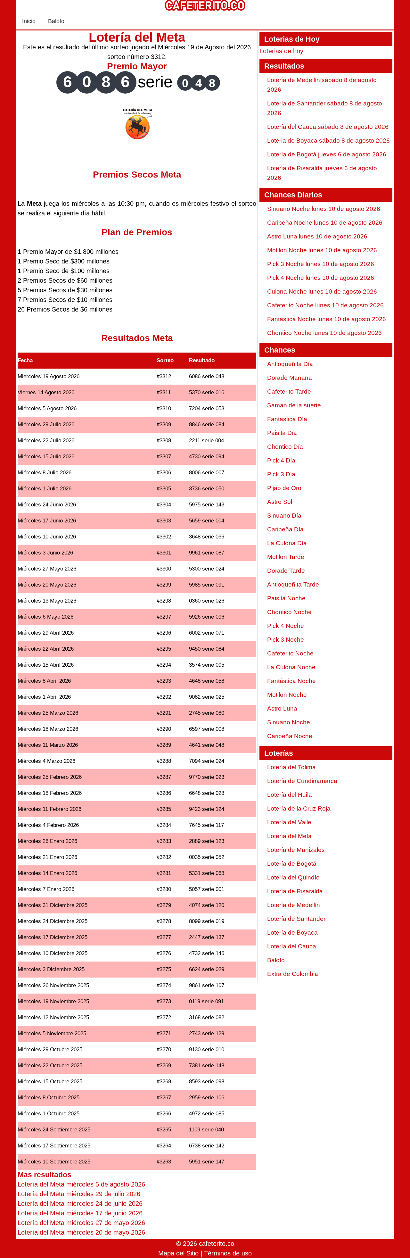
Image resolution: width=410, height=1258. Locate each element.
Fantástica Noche (291, 681)
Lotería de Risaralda (295, 891)
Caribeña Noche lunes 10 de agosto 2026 (324, 222)
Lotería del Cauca (291, 946)
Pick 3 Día (281, 474)
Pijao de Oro (284, 488)
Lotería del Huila (289, 794)
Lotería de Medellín (293, 905)
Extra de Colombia (292, 974)
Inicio (29, 21)
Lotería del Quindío (293, 877)
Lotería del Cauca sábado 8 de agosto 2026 (328, 126)
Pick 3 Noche (285, 639)
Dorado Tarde (286, 570)
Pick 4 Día (281, 460)
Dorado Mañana (289, 377)
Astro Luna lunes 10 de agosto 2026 (317, 236)
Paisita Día (282, 432)
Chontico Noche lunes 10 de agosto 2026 (324, 332)
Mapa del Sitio (178, 1253)
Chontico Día (285, 446)
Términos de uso (228, 1253)
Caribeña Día (285, 529)
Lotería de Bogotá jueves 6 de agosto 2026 (326, 154)
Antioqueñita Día (290, 364)
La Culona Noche (291, 667)
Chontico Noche (289, 612)
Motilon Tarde (285, 557)
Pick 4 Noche (285, 625)
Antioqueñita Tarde (293, 584)
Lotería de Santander (296, 918)
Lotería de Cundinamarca (302, 781)
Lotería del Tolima (291, 767)
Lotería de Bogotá (291, 863)
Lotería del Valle (289, 822)
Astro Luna (282, 708)
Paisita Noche (286, 598)
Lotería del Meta (289, 836)
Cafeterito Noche (290, 653)
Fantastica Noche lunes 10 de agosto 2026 (326, 319)
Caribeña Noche (289, 736)
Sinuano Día (284, 515)
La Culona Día (287, 543)
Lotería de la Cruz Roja (299, 808)
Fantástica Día (287, 419)
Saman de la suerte (294, 405)
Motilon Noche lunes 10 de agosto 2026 (322, 250)
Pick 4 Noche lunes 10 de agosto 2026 (320, 277)
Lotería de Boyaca (292, 932)
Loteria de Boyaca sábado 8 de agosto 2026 (328, 140)
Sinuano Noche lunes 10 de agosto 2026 (323, 208)
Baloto (56, 21)
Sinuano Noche (288, 722)
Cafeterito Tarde (289, 391)
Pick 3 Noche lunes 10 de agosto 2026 (320, 264)
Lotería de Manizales (296, 849)
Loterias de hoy (281, 50)
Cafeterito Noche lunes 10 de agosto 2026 (325, 305)
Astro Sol (279, 501)
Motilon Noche (287, 694)
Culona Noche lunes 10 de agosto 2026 (322, 291)
